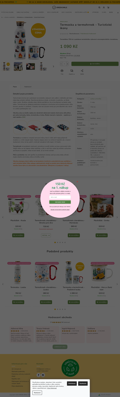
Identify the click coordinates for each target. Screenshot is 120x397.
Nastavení (37, 393)
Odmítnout (71, 383)
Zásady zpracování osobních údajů (60, 209)
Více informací (52, 388)
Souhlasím (82, 383)
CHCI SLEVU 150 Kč (60, 202)
